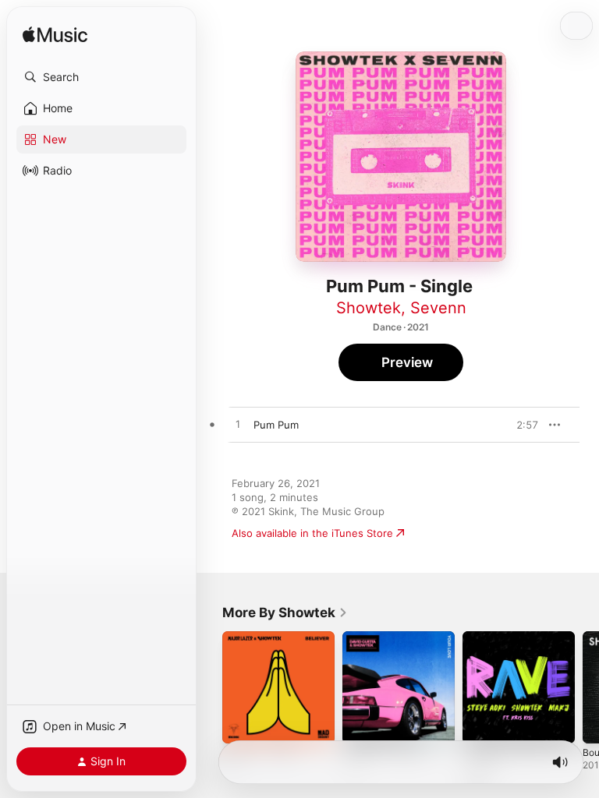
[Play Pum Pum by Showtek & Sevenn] (237, 425)
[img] (55, 35)
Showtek (368, 307)
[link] (285, 612)
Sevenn (438, 307)
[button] (101, 77)
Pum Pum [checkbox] (276, 424)
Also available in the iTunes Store (312, 533)
